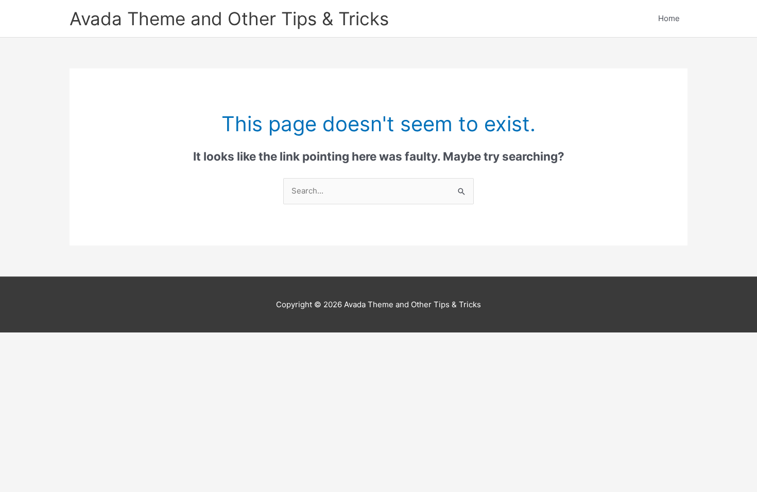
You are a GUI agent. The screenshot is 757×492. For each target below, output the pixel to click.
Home (669, 18)
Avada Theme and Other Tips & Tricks (229, 18)
